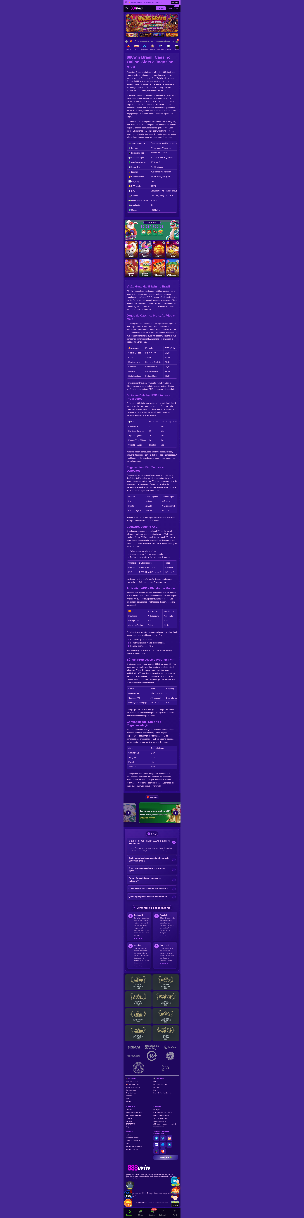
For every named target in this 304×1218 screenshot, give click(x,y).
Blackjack (129, 1096)
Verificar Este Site (132, 1149)
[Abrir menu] (126, 8)
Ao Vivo (156, 1087)
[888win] (142, 8)
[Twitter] (163, 1138)
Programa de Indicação (134, 1112)
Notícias (129, 1135)
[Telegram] (156, 1138)
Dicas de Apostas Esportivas (163, 1093)
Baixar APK (164, 1157)
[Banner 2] (150, 30)
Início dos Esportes (160, 1084)
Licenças (156, 1109)
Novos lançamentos (133, 1087)
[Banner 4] (153, 30)
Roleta (128, 1099)
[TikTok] (156, 1151)
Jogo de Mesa (131, 1093)
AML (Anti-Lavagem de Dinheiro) (164, 1124)
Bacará (128, 1102)
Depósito (129, 1118)
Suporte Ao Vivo (159, 1127)
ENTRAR (161, 8)
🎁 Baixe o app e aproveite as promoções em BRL (146, 2)
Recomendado (131, 1090)
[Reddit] (163, 1151)
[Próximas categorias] (177, 47)
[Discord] (156, 1145)
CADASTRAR (173, 8)
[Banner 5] (155, 30)
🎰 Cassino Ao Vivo (132, 1084)
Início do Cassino (132, 1081)
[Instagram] (169, 1138)
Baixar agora (174, 2)
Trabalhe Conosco (132, 1138)
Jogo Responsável (159, 1121)
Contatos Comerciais (133, 1141)
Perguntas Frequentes (133, 1115)
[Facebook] (163, 1145)
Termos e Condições (160, 1118)
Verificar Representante (134, 1146)
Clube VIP (129, 1109)
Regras (155, 1090)
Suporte (128, 1143)
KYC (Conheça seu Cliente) (162, 1112)
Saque (128, 1127)
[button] (152, 842)
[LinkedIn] (169, 1145)
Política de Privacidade (161, 1115)
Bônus (155, 1081)
